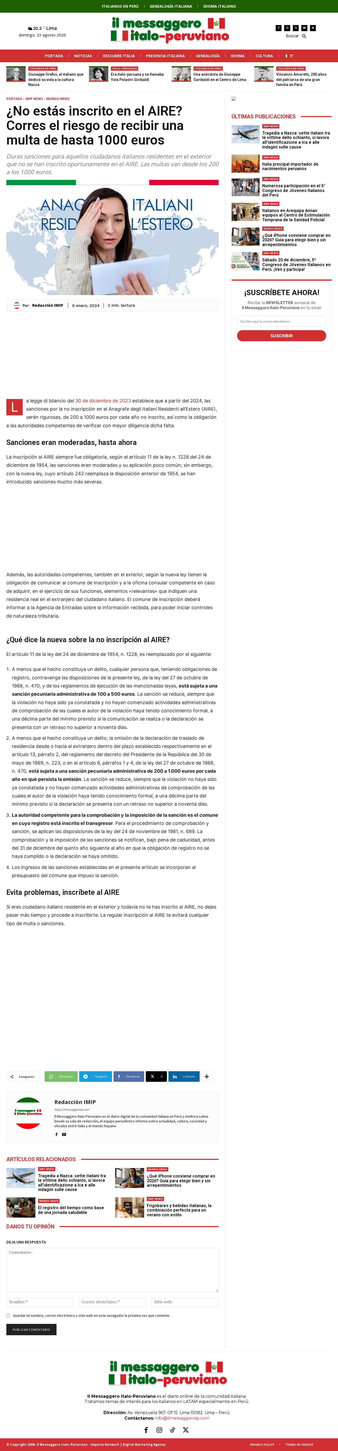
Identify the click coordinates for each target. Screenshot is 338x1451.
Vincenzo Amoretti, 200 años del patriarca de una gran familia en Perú (301, 79)
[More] (206, 1076)
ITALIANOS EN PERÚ (43, 68)
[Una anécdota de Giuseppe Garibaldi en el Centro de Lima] (181, 74)
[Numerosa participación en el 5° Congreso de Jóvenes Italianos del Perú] (246, 187)
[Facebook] (279, 28)
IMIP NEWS (34, 99)
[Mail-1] (313, 28)
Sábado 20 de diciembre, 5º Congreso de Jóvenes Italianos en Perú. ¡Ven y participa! (296, 264)
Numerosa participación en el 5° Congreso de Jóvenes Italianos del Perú (293, 190)
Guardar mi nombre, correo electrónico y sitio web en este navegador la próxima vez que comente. (91, 1315)
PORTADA (14, 99)
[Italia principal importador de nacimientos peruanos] (246, 164)
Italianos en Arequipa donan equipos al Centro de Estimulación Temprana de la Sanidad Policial (296, 215)
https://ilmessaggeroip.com (71, 1109)
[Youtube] (304, 28)
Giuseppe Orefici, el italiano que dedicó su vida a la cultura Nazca (55, 79)
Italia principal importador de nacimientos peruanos (290, 166)
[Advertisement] (112, 354)
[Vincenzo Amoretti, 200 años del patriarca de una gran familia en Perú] (264, 74)
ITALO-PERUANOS (124, 68)
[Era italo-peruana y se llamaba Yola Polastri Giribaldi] (98, 74)
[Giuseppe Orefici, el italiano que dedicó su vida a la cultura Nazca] (16, 74)
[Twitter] (296, 28)
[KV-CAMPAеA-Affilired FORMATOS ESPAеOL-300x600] (282, 99)
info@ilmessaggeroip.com (182, 1418)
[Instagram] (287, 28)
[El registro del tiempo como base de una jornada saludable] (20, 1207)
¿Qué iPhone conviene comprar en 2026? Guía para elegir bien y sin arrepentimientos (181, 1181)
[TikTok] (172, 1430)
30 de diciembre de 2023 (103, 400)
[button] (296, 36)
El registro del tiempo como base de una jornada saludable (71, 1210)
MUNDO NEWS (57, 99)
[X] (185, 1430)
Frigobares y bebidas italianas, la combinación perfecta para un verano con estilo (179, 1210)
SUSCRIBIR (281, 335)
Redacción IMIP (47, 305)
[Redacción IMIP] (18, 305)
